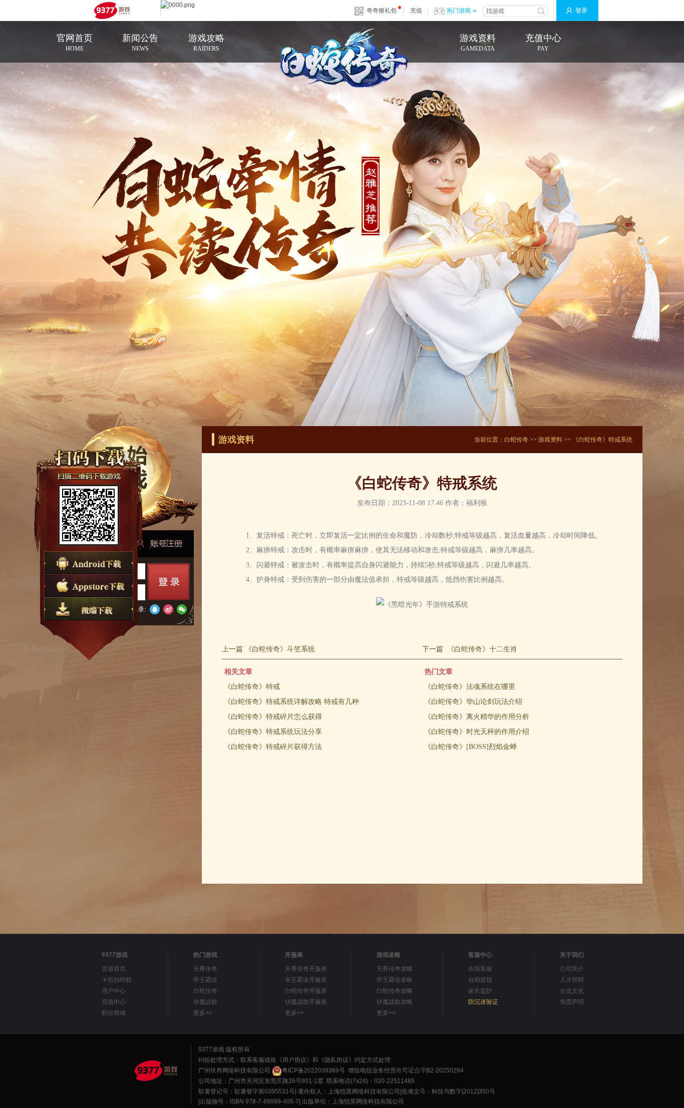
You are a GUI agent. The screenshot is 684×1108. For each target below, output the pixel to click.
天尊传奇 (205, 968)
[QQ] (155, 609)
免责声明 (572, 1001)
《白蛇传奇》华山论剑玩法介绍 (473, 701)
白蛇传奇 (516, 439)
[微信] (182, 609)
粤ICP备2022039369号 (313, 1070)
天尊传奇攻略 (395, 968)
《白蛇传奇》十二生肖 (482, 649)
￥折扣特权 (117, 979)
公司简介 (572, 968)
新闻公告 (140, 42)
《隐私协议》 (336, 1059)
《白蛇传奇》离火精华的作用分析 (476, 716)
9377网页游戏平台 (112, 10)
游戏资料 (478, 42)
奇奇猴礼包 (382, 10)
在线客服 (480, 968)
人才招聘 (572, 979)
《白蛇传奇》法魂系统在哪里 (469, 686)
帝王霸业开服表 (306, 979)
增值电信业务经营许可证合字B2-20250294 (406, 1070)
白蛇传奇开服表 (306, 990)
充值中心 (543, 42)
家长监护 (480, 990)
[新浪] (168, 609)
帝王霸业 (205, 979)
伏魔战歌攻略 (395, 1001)
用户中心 (114, 990)
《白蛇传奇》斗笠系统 (280, 649)
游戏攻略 (206, 42)
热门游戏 (459, 10)
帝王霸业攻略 (395, 979)
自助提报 (480, 979)
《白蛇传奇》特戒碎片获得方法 (273, 747)
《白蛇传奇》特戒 (252, 686)
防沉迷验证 (483, 1001)
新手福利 (159, 543)
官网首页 (75, 42)
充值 (416, 10)
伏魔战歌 (205, 1001)
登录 (581, 10)
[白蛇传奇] (342, 59)
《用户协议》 (294, 1059)
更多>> (202, 1012)
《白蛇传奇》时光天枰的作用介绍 (476, 731)
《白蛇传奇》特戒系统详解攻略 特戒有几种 (291, 701)
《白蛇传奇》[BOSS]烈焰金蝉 (470, 747)
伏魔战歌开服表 (306, 1001)
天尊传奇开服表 (306, 968)
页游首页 (114, 968)
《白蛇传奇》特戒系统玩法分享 (273, 731)
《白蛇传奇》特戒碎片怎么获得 (273, 716)
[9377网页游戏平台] (156, 1070)
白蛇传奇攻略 (395, 990)
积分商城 (114, 1012)
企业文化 (572, 990)
